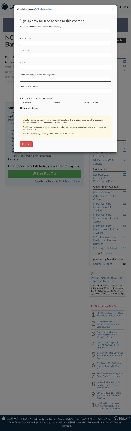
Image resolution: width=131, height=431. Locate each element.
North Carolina (91, 103)
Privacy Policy (68, 134)
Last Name (25, 51)
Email (40, 27)
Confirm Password (29, 87)
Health (56, 103)
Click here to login (44, 9)
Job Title (24, 63)
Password (37, 75)
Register (26, 144)
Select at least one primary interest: (37, 99)
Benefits (27, 103)
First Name (25, 39)
